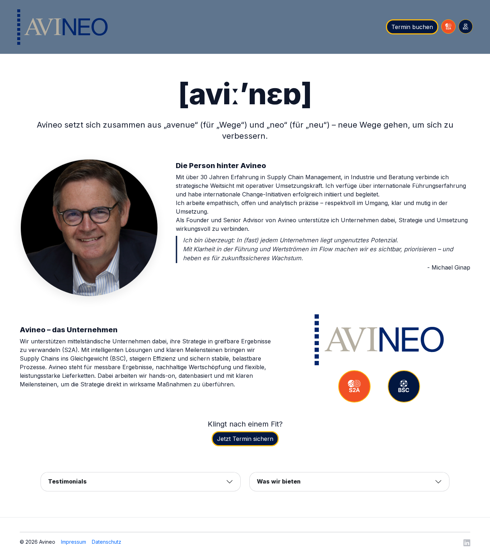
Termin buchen (412, 26)
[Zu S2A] (354, 386)
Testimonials (67, 481)
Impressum (73, 542)
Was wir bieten (279, 481)
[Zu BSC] (404, 386)
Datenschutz (106, 542)
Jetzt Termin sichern (245, 438)
